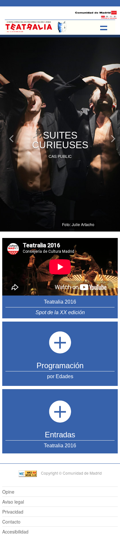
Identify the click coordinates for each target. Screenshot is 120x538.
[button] (9, 116)
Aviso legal (13, 501)
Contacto (11, 521)
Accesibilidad (15, 531)
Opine (8, 491)
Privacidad (12, 511)
